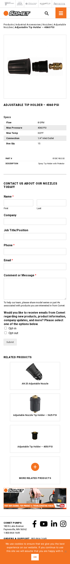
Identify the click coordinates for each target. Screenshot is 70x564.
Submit (10, 342)
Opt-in (12, 328)
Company (10, 215)
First (6, 208)
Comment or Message (20, 275)
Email (8, 260)
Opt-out (13, 333)
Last (39, 208)
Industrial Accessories (28, 24)
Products (9, 24)
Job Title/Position (16, 230)
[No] (65, 551)
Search (46, 13)
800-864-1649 (39, 538)
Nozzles (47, 24)
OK (35, 557)
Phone (9, 245)
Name (9, 196)
